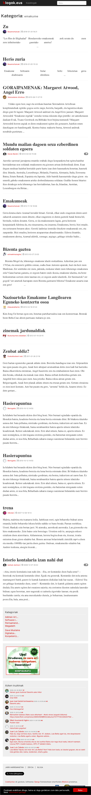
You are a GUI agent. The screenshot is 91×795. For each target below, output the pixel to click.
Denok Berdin (13, 154)
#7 (23, 726)
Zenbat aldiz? (16, 351)
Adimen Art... (11, 617)
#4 (22, 707)
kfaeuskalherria (13, 307)
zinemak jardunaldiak (24, 330)
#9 (33, 740)
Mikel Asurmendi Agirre (19, 720)
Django (37, 782)
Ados (80, 790)
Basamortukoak (14, 32)
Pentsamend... (12, 623)
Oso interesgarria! (17, 709)
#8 (39, 732)
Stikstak (11, 513)
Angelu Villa (15, 739)
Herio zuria (14, 59)
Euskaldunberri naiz (15, 356)
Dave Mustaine (12, 630)
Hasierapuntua (17, 403)
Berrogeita (12, 408)
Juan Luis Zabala (17, 731)
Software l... (11, 620)
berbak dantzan (14, 565)
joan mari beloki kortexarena (21, 701)
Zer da (30, 767)
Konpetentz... (12, 636)
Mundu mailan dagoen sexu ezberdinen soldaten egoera (40, 146)
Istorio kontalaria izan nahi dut (33, 559)
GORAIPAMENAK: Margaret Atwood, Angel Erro (41, 89)
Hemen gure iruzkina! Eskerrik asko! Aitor (26, 692)
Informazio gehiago (17, 792)
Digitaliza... (10, 633)
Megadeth (10, 626)
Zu (5, 26)
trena (8, 507)
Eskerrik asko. (15, 703)
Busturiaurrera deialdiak (17, 336)
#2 (23, 696)
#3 (47, 701)
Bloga (40, 767)
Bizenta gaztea (17, 249)
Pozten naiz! (14, 723)
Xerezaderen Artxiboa (16, 97)
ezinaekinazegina (14, 254)
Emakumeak (15, 201)
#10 (38, 747)
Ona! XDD (13, 698)
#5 (22, 712)
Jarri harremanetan (14, 767)
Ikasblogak (31, 3)
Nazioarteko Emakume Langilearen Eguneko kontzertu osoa (37, 299)
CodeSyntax (10, 782)
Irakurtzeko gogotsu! (18, 728)
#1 (23, 690)
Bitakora (65, 782)
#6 (42, 720)
